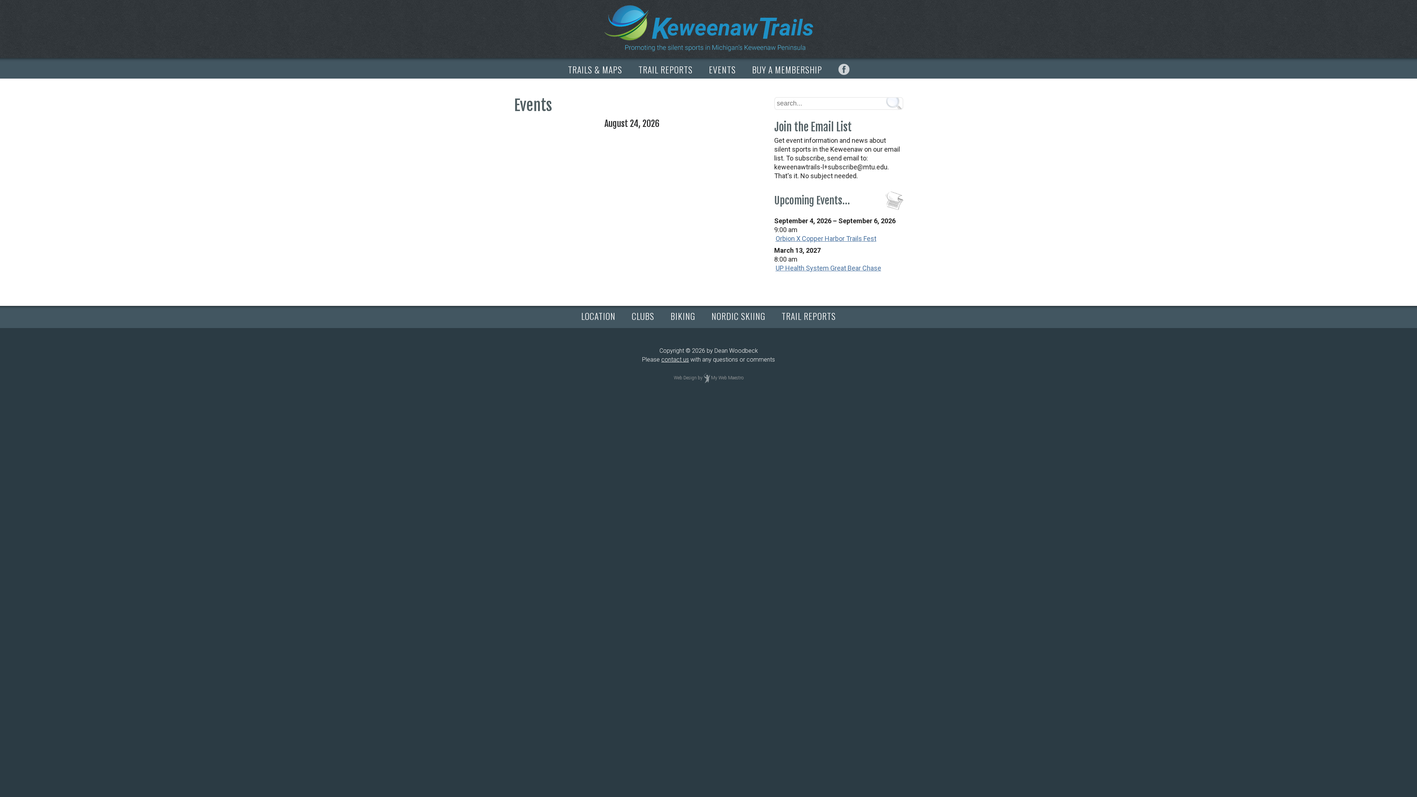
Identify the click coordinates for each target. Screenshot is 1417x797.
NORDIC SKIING (738, 315)
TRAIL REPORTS (665, 69)
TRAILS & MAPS (595, 69)
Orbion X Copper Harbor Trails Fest (826, 238)
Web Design (685, 377)
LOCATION (598, 315)
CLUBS (643, 315)
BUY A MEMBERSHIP (787, 69)
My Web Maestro (727, 377)
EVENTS (722, 69)
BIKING (682, 315)
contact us (675, 359)
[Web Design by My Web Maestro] (707, 377)
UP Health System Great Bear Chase (828, 268)
